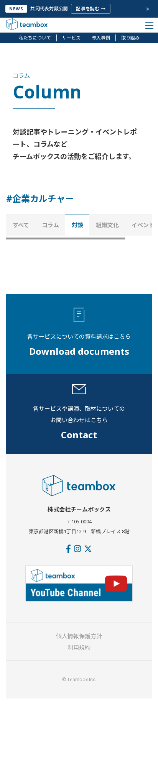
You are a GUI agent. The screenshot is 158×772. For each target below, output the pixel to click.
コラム (50, 225)
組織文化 (107, 225)
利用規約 (79, 647)
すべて (21, 225)
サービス (71, 37)
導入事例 (101, 37)
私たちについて (35, 37)
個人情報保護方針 (79, 636)
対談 (77, 225)
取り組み (130, 37)
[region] (78, 227)
